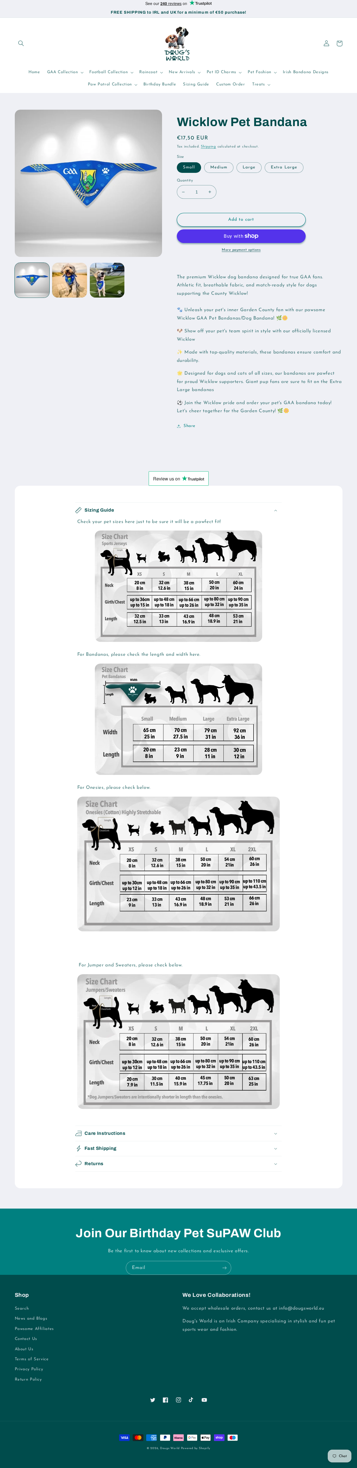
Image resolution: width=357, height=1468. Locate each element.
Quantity (185, 180)
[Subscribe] (224, 1268)
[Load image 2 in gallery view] (69, 280)
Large (249, 167)
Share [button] (190, 426)
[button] (21, 43)
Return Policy (28, 1380)
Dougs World (170, 1448)
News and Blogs (31, 1319)
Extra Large (284, 167)
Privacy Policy (29, 1369)
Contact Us (26, 1339)
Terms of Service (32, 1359)
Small (189, 167)
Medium (218, 167)
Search (22, 1309)
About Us (24, 1349)
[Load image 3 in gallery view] (107, 280)
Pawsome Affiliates (34, 1329)
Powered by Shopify (195, 1448)
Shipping (208, 146)
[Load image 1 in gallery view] (32, 280)
